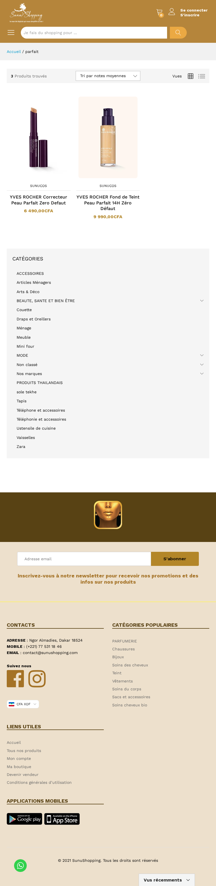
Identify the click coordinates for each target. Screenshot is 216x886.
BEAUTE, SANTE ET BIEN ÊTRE (46, 300)
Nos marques (29, 373)
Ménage (24, 328)
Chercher (178, 33)
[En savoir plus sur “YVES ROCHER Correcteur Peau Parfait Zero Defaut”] (31, 177)
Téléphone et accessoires (41, 410)
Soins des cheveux (130, 665)
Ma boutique (19, 766)
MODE (22, 355)
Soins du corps (126, 689)
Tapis (21, 401)
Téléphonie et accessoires (41, 419)
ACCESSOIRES (30, 273)
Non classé (27, 364)
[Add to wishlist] (44, 177)
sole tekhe (27, 392)
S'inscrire (189, 15)
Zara (21, 446)
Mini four (25, 346)
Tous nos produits (24, 750)
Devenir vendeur (23, 774)
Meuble (24, 337)
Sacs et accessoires (131, 697)
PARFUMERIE (124, 641)
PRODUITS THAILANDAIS (40, 382)
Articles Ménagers (34, 282)
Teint (117, 673)
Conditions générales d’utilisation (39, 782)
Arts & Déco (28, 291)
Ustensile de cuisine (36, 428)
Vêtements (122, 681)
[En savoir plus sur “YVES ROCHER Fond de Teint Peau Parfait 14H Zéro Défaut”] (100, 177)
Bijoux (118, 657)
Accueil (14, 742)
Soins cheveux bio (129, 705)
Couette (24, 309)
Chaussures (123, 649)
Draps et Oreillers (34, 319)
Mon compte (19, 758)
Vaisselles (26, 437)
